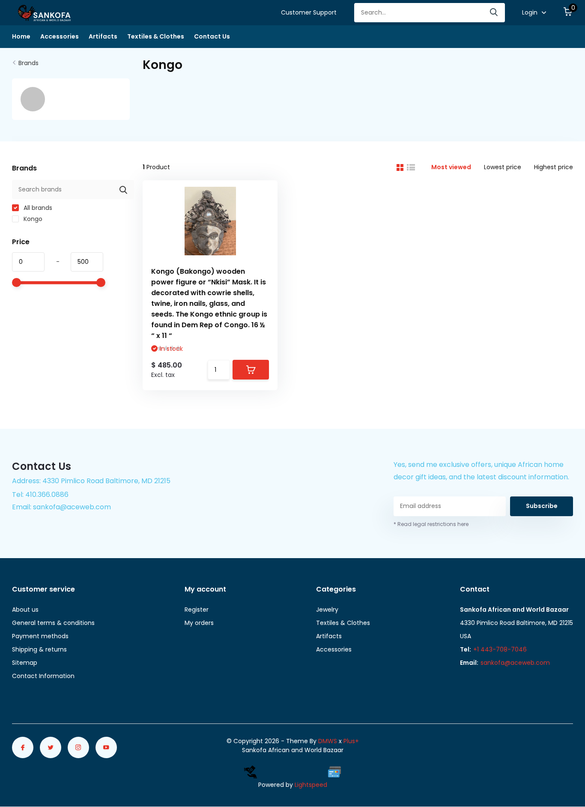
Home (21, 36)
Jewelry (327, 609)
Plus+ (351, 741)
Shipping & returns (39, 649)
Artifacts (103, 36)
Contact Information (43, 676)
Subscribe (542, 506)
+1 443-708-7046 (500, 649)
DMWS (327, 741)
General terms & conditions (53, 623)
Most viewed (451, 167)
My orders (199, 623)
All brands (37, 207)
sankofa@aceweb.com (515, 662)
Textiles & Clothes (155, 36)
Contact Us (212, 36)
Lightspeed (311, 784)
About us (25, 609)
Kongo (32, 219)
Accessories (59, 36)
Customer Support (309, 12)
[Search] (494, 12)
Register (197, 609)
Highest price (553, 167)
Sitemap (24, 662)
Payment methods (40, 636)
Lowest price (502, 167)
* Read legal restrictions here (431, 524)
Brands (28, 63)
